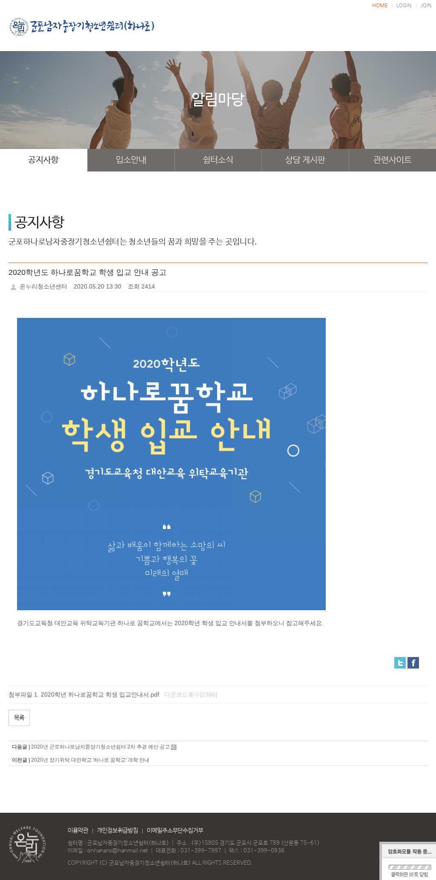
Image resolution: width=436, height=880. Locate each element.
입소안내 (131, 160)
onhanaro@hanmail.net (117, 851)
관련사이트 (392, 160)
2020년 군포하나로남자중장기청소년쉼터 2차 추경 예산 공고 (100, 747)
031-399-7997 (201, 851)
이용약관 (78, 830)
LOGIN (404, 6)
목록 (19, 717)
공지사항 (43, 160)
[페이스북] (413, 662)
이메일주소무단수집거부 (175, 830)
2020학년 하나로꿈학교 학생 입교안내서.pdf (100, 694)
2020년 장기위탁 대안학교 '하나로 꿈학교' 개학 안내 (90, 760)
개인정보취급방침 (117, 830)
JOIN (426, 6)
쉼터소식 (218, 160)
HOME (379, 6)
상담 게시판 (305, 160)
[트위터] (400, 662)
